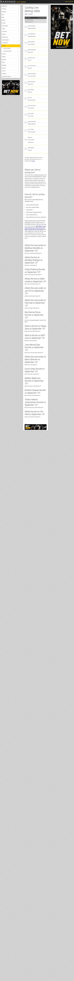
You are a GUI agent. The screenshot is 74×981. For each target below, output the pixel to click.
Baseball (4, 11)
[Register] (10, 87)
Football (4, 8)
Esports (4, 68)
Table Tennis (5, 25)
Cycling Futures (6, 48)
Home (26, 14)
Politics (4, 54)
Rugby (3, 62)
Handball (4, 65)
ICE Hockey (4, 31)
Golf (3, 14)
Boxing (3, 20)
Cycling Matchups (7, 51)
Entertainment (5, 40)
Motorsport (5, 42)
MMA (3, 17)
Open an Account (69, 1)
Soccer (3, 23)
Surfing (3, 56)
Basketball (4, 6)
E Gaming (4, 73)
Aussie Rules (5, 37)
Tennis (3, 28)
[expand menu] (19, 6)
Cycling (3, 45)
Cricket (3, 34)
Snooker (4, 59)
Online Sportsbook (6, 76)
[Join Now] (36, 427)
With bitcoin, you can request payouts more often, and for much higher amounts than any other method (35, 227)
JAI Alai (3, 70)
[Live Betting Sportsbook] (13, 1)
